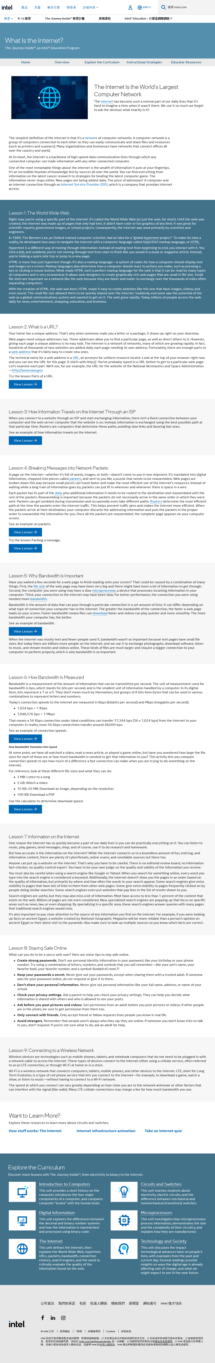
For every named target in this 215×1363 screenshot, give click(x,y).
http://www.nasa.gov (27, 370)
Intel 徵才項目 (171, 1303)
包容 (82, 1303)
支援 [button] (37, 7)
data (58, 493)
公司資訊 (47, 1303)
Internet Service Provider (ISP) (84, 184)
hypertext (151, 238)
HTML (194, 242)
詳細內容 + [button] (90, 7)
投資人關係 (98, 1303)
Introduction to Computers (64, 1184)
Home (25, 62)
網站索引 (150, 1303)
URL (76, 358)
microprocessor (103, 590)
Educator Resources (186, 62)
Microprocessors (156, 1212)
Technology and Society (163, 1241)
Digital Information (57, 1212)
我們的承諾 (66, 1303)
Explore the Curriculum (102, 62)
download (100, 613)
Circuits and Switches (161, 1184)
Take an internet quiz (163, 1130)
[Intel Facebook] (42, 1318)
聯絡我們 (118, 1303)
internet (107, 101)
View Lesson (23, 384)
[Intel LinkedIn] (53, 1318)
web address (21, 352)
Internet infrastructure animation (106, 1130)
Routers (156, 501)
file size (39, 586)
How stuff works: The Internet (35, 1130)
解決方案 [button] (53, 7)
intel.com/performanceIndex (95, 1341)
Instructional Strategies (144, 62)
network (91, 138)
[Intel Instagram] (63, 1318)
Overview (62, 62)
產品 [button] (24, 7)
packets (75, 479)
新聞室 (134, 1303)
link (21, 252)
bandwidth (38, 599)
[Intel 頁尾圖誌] (17, 1324)
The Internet (51, 1241)
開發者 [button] (71, 7)
